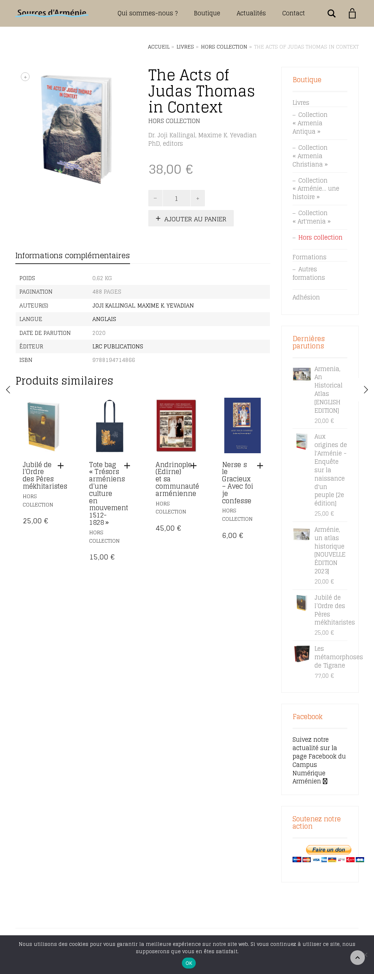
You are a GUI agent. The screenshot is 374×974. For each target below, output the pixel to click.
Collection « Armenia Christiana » (310, 155)
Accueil (158, 46)
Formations (310, 257)
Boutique (207, 13)
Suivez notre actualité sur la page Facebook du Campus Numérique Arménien (319, 760)
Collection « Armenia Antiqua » (310, 123)
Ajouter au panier (195, 219)
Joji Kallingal (113, 305)
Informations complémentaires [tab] (72, 255)
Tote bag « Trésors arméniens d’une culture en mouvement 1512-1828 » (108, 493)
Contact (293, 13)
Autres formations (309, 273)
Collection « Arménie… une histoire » (316, 188)
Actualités (251, 13)
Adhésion (306, 297)
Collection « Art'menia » (312, 217)
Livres (185, 46)
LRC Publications (117, 346)
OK (189, 963)
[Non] (365, 954)
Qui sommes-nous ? (148, 13)
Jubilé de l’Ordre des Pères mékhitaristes (45, 475)
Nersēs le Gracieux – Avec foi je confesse (237, 483)
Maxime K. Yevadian (165, 305)
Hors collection (224, 46)
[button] (62, 465)
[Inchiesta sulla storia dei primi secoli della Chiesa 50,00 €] (366, 389)
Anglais (104, 319)
